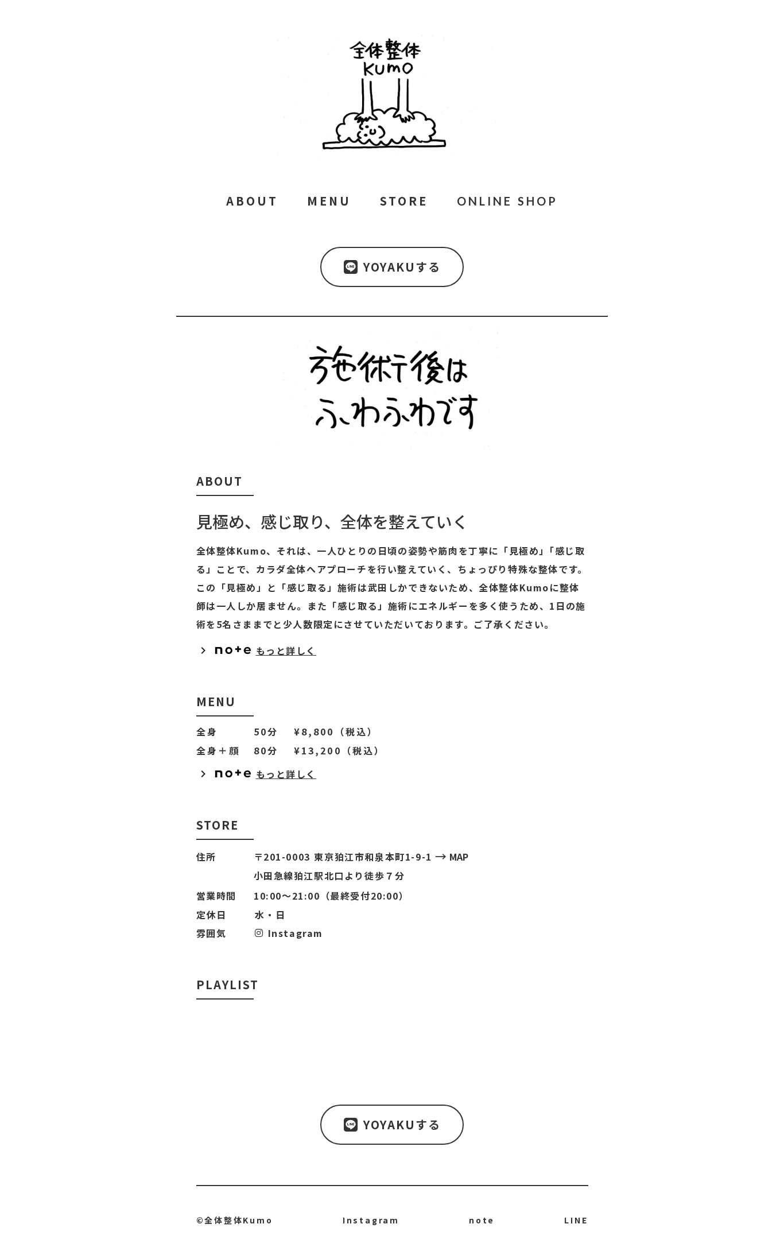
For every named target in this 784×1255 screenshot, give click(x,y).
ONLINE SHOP (507, 201)
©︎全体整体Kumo (234, 1220)
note (482, 1220)
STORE (404, 201)
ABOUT (252, 201)
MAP (458, 856)
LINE (576, 1220)
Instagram (293, 933)
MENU (329, 201)
